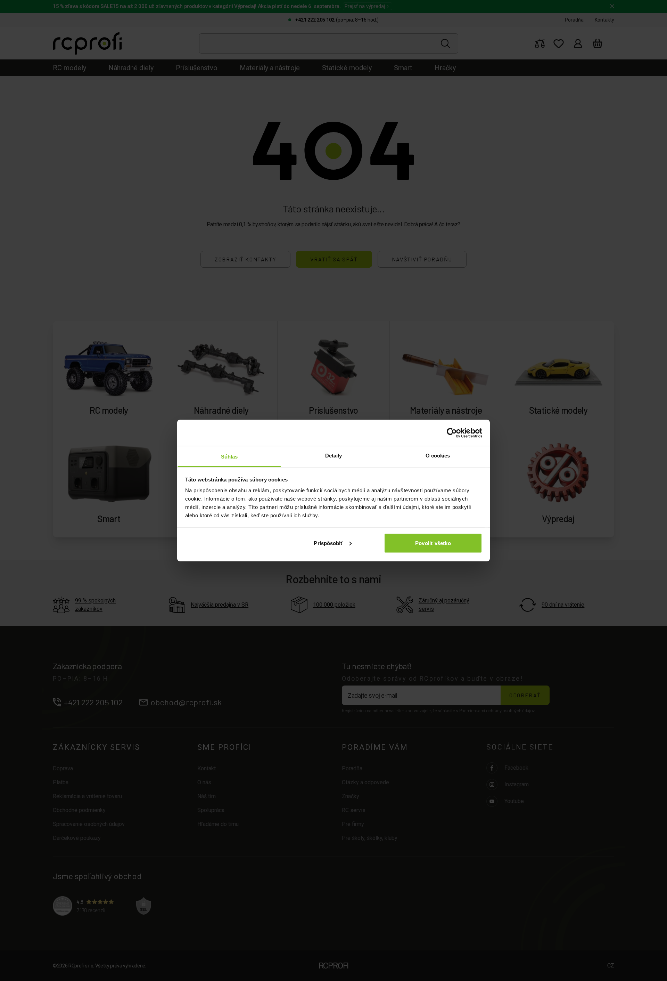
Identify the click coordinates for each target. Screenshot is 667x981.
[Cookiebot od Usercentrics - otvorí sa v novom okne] (451, 433)
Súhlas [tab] (229, 457)
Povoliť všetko (433, 543)
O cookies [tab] (438, 456)
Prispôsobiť (328, 543)
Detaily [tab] (333, 456)
